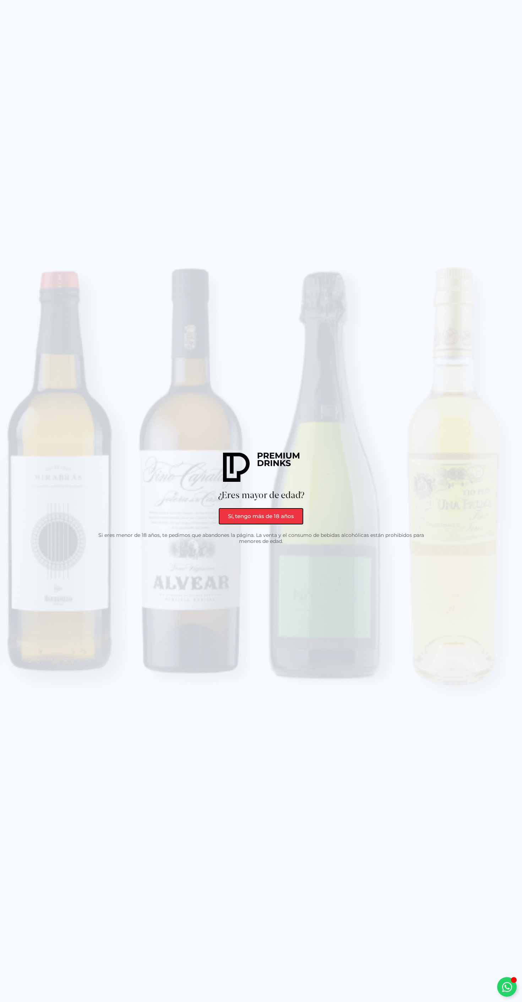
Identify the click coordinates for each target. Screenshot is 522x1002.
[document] (261, 501)
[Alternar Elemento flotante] (507, 987)
